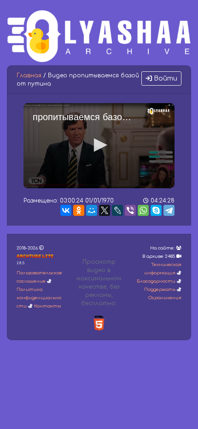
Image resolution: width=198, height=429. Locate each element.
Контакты (47, 306)
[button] (99, 145)
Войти (164, 78)
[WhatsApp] (143, 210)
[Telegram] (169, 210)
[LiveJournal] (117, 210)
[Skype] (156, 210)
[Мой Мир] (91, 210)
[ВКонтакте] (65, 210)
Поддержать (159, 289)
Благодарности (156, 281)
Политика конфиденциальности (39, 297)
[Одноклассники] (78, 210)
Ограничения (164, 298)
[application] (99, 145)
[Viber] (130, 210)
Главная (29, 75)
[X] (104, 210)
